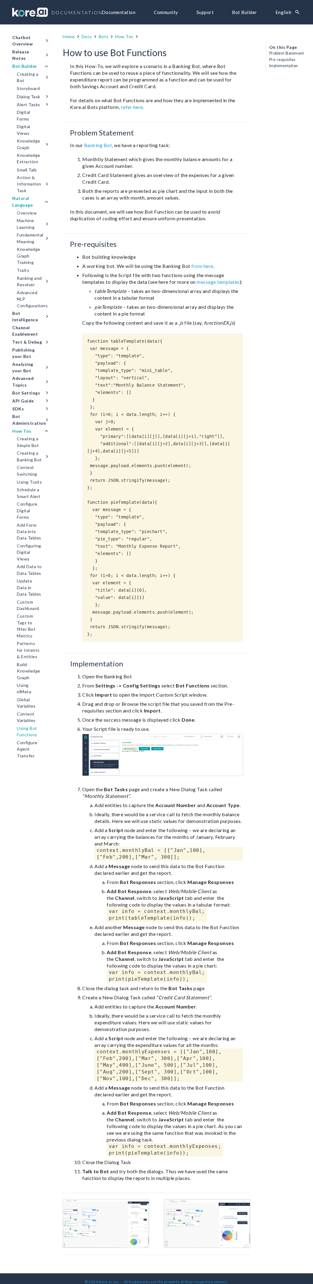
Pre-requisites (282, 59)
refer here (132, 107)
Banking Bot (98, 145)
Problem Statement (286, 53)
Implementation (283, 65)
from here (202, 266)
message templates (218, 282)
